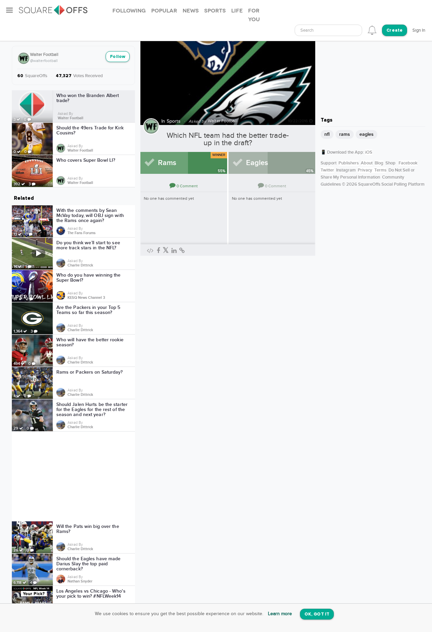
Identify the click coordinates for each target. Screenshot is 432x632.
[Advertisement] (73, 476)
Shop (390, 163)
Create (394, 30)
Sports (174, 121)
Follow (117, 57)
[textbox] (328, 30)
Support (328, 163)
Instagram (346, 170)
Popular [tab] (164, 10)
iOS (368, 152)
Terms (380, 170)
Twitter (327, 170)
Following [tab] (129, 10)
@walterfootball (44, 60)
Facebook (408, 163)
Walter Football (44, 54)
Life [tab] (237, 10)
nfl (327, 134)
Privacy (365, 170)
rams (344, 134)
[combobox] (328, 30)
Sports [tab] (215, 10)
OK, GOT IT (316, 614)
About (367, 163)
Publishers (349, 163)
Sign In (418, 30)
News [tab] (191, 10)
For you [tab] (254, 15)
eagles (366, 134)
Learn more (280, 614)
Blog (379, 163)
